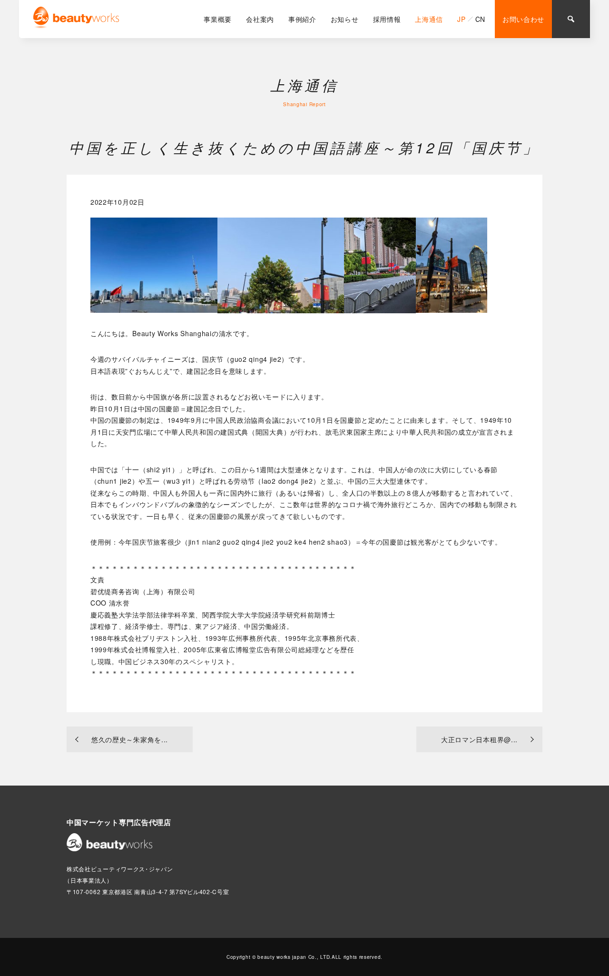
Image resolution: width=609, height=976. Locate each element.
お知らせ (345, 19)
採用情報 (387, 19)
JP (461, 19)
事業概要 (218, 19)
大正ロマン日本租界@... (479, 739)
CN (480, 19)
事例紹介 (302, 19)
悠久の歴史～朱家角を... (129, 739)
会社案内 (260, 19)
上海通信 (429, 19)
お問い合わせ (523, 19)
